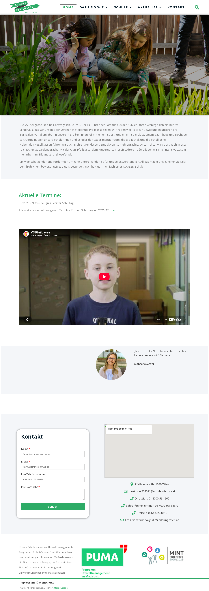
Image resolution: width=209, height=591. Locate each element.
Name (25, 449)
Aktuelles (148, 7)
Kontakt (176, 7)
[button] (197, 7)
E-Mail (25, 461)
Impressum (27, 582)
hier (113, 210)
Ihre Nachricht (30, 487)
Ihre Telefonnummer (33, 474)
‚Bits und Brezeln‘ (60, 588)
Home (68, 7)
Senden (53, 506)
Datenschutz (45, 582)
